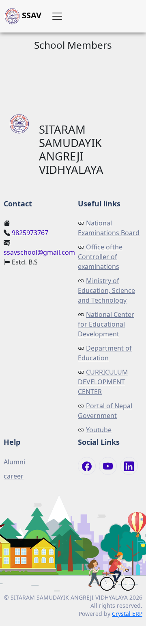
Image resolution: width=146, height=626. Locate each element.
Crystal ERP (127, 613)
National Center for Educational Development (106, 324)
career (14, 476)
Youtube (99, 429)
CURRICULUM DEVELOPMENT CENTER (103, 382)
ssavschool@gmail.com (39, 252)
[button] (57, 16)
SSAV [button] (30, 15)
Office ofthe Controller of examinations (100, 257)
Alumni (14, 461)
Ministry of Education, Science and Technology (106, 290)
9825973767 (30, 232)
